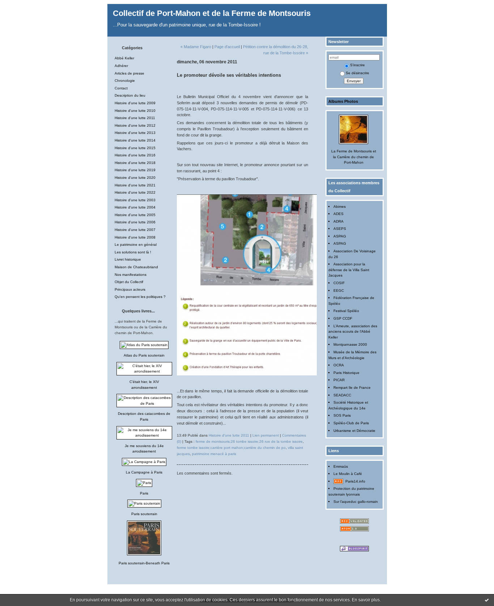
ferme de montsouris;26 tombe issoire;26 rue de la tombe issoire (249, 441)
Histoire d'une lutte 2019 (135, 170)
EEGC (338, 291)
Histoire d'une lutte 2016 (135, 155)
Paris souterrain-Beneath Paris (144, 563)
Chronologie (125, 81)
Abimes (339, 207)
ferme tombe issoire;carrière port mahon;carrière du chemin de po (231, 448)
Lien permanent (265, 435)
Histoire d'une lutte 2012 (135, 125)
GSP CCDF (342, 318)
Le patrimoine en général (136, 245)
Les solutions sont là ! (133, 252)
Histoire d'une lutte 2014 (135, 140)
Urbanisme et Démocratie (354, 431)
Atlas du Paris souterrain (144, 355)
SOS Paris (342, 415)
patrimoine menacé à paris (214, 454)
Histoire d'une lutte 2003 (135, 200)
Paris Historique (346, 373)
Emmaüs (340, 466)
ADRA (338, 221)
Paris (144, 493)
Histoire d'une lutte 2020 (135, 178)
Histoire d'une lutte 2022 (135, 192)
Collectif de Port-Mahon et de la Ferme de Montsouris (212, 13)
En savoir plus (366, 599)
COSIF (339, 283)
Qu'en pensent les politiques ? (140, 297)
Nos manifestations (130, 275)
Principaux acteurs (130, 289)
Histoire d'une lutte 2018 (135, 163)
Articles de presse (129, 73)
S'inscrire (357, 65)
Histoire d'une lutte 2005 (135, 215)
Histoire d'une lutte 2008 (135, 237)
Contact (121, 88)
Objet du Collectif (129, 282)
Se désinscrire (357, 73)
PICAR (339, 380)
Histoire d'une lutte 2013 (135, 133)
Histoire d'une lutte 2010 (135, 111)
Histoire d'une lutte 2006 (135, 222)
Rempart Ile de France (352, 388)
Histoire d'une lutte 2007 (135, 230)
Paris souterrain (144, 514)
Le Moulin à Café (347, 474)
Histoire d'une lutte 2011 (135, 118)
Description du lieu (130, 95)
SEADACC (342, 395)
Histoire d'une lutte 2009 (135, 103)
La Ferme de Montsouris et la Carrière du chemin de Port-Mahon (353, 156)
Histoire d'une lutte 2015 (135, 148)
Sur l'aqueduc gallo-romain (355, 502)
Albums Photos (343, 101)
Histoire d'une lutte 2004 (135, 207)
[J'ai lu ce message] (487, 600)
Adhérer (121, 66)
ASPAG (339, 236)
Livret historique (128, 259)
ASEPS (339, 229)
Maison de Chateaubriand (136, 267)
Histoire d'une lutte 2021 (135, 185)
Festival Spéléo (346, 311)
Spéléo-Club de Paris (351, 423)
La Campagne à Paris (144, 472)
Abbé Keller (124, 58)
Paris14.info (355, 481)
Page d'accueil (227, 47)
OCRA (338, 365)
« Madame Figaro (195, 47)
